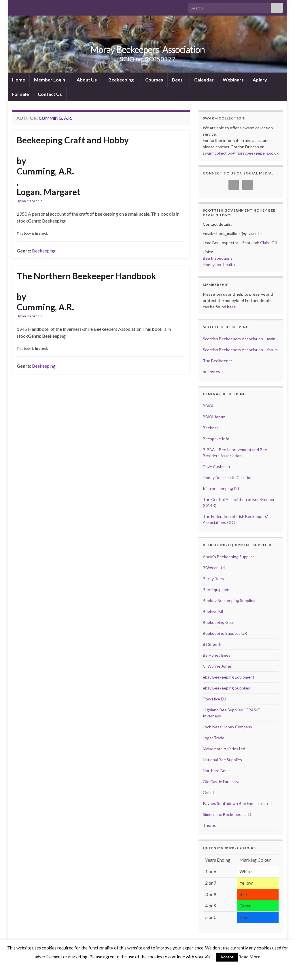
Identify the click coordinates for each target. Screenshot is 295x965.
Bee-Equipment (217, 589)
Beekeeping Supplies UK (225, 633)
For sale (20, 94)
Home (18, 79)
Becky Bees (213, 578)
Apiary (260, 79)
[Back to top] (282, 952)
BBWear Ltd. (214, 567)
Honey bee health (219, 264)
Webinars (233, 79)
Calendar (204, 79)
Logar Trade (213, 737)
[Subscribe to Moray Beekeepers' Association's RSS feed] (15, 6)
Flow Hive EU (214, 698)
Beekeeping (121, 79)
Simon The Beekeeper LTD (227, 814)
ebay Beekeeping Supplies (226, 687)
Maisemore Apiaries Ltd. (224, 748)
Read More (249, 956)
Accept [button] (227, 956)
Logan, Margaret (48, 192)
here (231, 306)
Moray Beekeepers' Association (147, 49)
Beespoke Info (216, 438)
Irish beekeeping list (221, 488)
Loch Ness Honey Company (227, 726)
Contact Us (50, 94)
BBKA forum (214, 416)
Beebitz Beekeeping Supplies (229, 600)
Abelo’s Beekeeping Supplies (229, 556)
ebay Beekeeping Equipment (228, 677)
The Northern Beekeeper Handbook (86, 276)
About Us (87, 79)
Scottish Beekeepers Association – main (239, 338)
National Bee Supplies (222, 759)
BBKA (208, 405)
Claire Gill (268, 242)
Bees (178, 79)
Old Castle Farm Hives (223, 781)
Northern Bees (216, 770)
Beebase (211, 427)
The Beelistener (217, 360)
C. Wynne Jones (217, 666)
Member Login (50, 79)
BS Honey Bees (216, 655)
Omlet (208, 792)
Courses (154, 79)
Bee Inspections (217, 258)
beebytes (211, 371)
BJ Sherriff (212, 644)
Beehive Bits (214, 611)
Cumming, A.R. (45, 171)
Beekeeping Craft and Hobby (73, 140)
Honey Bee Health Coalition (228, 477)
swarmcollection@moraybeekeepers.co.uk (241, 153)
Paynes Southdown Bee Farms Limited (237, 803)
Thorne (209, 825)
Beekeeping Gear (218, 622)
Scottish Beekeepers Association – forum (240, 349)
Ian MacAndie (31, 201)
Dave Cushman (216, 466)
